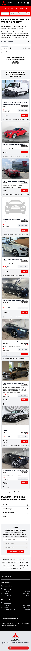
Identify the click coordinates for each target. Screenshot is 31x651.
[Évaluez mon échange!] (28, 13)
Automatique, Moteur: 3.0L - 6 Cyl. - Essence (12, 475)
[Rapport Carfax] (24, 106)
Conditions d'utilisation (15, 568)
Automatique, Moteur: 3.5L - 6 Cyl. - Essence (12, 148)
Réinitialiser (15, 63)
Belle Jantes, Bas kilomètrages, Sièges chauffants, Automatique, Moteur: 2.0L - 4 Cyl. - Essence (13, 186)
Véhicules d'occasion (8, 41)
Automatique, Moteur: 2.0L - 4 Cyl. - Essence (12, 263)
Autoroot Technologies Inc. (8, 625)
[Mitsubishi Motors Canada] (15, 637)
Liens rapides (5, 576)
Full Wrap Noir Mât (7, 305)
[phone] (24, 3)
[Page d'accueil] (2, 41)
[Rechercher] (18, 3)
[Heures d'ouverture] (21, 3)
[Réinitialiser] (10, 48)
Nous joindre (5, 582)
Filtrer (5, 48)
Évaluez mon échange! (16, 551)
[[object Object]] (29, 42)
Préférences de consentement (9, 618)
